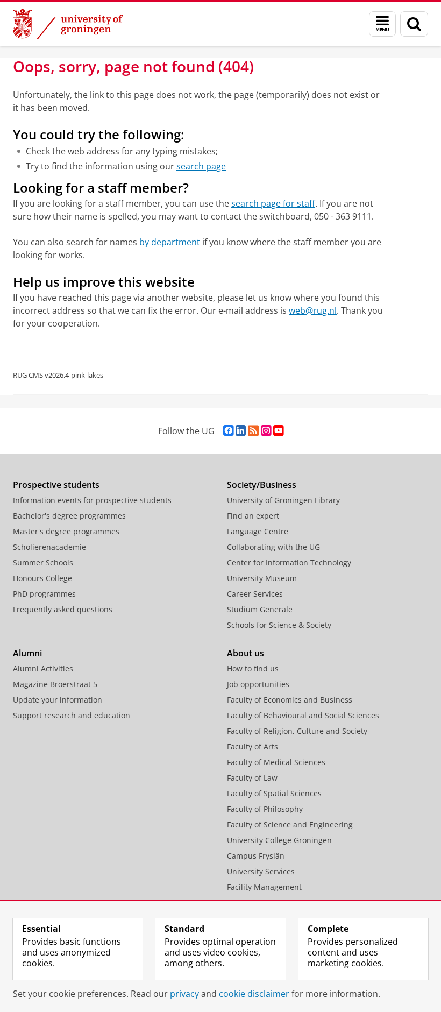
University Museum (262, 578)
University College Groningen (279, 840)
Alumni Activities (43, 668)
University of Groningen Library (283, 500)
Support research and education (71, 715)
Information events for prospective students (92, 500)
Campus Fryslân (255, 856)
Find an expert (253, 516)
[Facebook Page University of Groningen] (228, 430)
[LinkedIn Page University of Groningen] (241, 430)
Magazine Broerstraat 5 (55, 684)
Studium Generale (260, 609)
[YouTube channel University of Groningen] (278, 430)
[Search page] (414, 24)
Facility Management (264, 887)
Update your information (57, 700)
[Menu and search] (382, 24)
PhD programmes (44, 594)
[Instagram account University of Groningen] (266, 430)
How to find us (253, 668)
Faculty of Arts (252, 746)
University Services (261, 871)
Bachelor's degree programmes (69, 516)
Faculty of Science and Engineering (290, 824)
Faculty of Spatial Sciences (274, 793)
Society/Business (261, 484)
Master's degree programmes (66, 531)
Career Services (255, 594)
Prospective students (56, 484)
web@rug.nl (313, 310)
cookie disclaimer (254, 993)
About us (245, 653)
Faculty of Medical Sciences (276, 762)
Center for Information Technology (289, 562)
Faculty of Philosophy (265, 809)
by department (169, 242)
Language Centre (257, 531)
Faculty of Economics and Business (289, 700)
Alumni (27, 653)
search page (201, 166)
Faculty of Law (252, 778)
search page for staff (273, 203)
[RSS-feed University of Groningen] (253, 430)
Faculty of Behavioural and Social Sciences (303, 715)
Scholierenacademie (49, 547)
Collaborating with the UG (273, 547)
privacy (184, 993)
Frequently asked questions (62, 609)
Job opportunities (258, 684)
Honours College (42, 578)
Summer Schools (43, 562)
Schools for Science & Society (279, 625)
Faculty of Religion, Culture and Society (297, 731)
